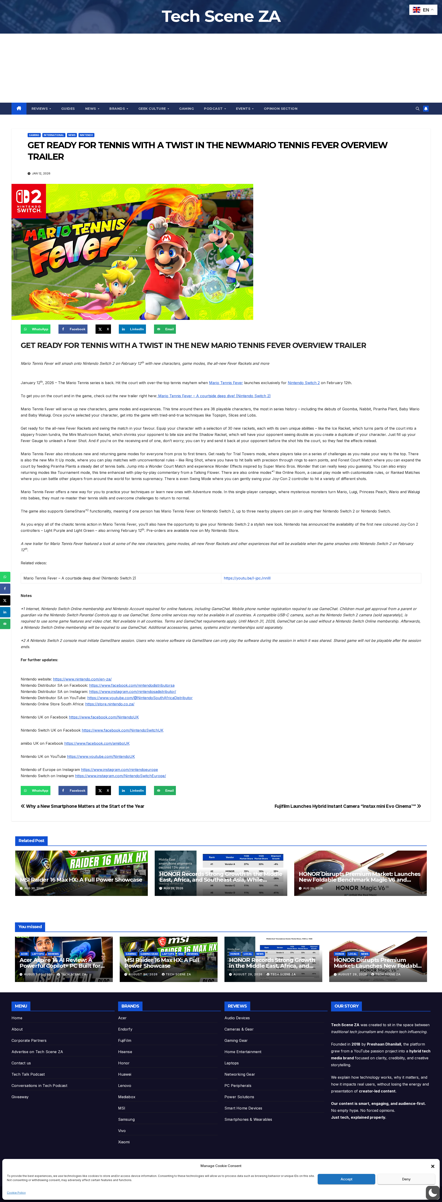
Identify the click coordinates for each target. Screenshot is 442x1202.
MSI (180, 954)
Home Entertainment (243, 1051)
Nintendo (86, 135)
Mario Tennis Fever (226, 382)
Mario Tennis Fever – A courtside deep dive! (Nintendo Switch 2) (214, 396)
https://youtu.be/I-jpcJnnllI (247, 578)
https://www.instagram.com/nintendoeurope (119, 769)
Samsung (126, 1119)
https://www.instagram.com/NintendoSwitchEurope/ (120, 775)
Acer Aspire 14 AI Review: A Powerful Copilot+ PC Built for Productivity (60, 966)
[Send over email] (5, 624)
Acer (24, 954)
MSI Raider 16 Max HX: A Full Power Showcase (81, 879)
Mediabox (127, 1097)
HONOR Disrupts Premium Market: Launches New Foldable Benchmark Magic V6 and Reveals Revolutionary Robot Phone (359, 880)
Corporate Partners (29, 1040)
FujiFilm (124, 1040)
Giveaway (20, 1097)
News (91, 109)
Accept (346, 1179)
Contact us (21, 1063)
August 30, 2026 (39, 974)
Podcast (214, 109)
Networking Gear (239, 1074)
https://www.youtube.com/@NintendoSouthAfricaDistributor (140, 697)
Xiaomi (124, 1142)
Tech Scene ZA (221, 16)
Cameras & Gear (239, 1029)
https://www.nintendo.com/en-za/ (82, 679)
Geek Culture (152, 109)
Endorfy (125, 1029)
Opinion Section (281, 109)
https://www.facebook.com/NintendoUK (104, 717)
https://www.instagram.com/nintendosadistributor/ (132, 691)
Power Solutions (239, 1097)
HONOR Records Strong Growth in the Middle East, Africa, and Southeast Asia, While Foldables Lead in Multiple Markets (220, 880)
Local (248, 954)
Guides (68, 109)
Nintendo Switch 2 (304, 382)
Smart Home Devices (243, 1108)
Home (17, 1018)
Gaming (186, 109)
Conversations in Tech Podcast (39, 1085)
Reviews (40, 109)
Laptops (38, 954)
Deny (406, 1179)
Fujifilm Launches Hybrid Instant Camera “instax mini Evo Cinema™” (346, 806)
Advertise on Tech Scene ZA (37, 1051)
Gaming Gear (149, 954)
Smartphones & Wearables (248, 1119)
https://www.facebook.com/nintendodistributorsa (131, 685)
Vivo (122, 1130)
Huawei (124, 1074)
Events (244, 109)
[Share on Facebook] (5, 588)
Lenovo (124, 1085)
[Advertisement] (221, 68)
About (17, 1029)
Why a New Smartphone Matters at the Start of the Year (84, 806)
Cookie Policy (16, 1192)
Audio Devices (237, 1018)
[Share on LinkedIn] (5, 612)
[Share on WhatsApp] (5, 577)
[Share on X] (5, 600)
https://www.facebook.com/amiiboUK (97, 743)
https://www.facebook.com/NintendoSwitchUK (122, 730)
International (54, 135)
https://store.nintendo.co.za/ (109, 704)
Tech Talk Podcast (28, 1074)
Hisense (125, 1051)
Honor (234, 954)
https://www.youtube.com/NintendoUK (101, 756)
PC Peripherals (237, 1085)
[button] (432, 1166)
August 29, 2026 (248, 974)
